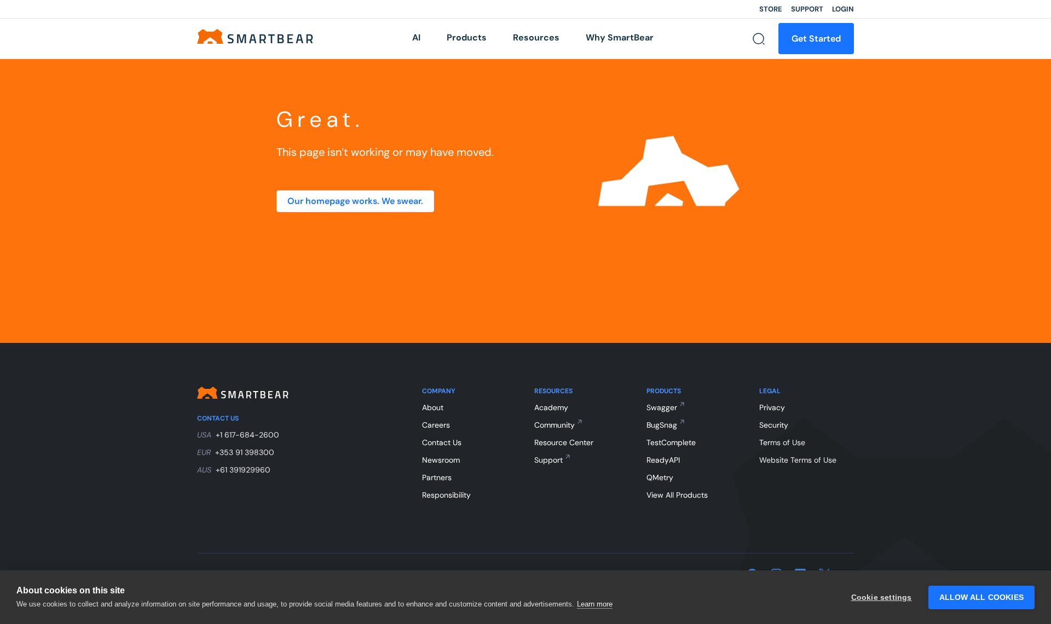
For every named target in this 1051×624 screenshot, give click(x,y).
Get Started (816, 38)
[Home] (255, 36)
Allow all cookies (981, 597)
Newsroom (441, 460)
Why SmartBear (620, 37)
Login (843, 9)
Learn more (595, 604)
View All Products (677, 495)
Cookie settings (881, 597)
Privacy (772, 407)
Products (467, 37)
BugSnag (661, 425)
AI (416, 37)
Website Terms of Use (797, 460)
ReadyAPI (663, 460)
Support (807, 9)
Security (773, 425)
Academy (551, 407)
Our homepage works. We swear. (355, 201)
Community (554, 425)
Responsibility (446, 495)
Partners (437, 477)
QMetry (659, 477)
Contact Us (441, 442)
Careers (436, 425)
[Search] (758, 38)
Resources (536, 37)
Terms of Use (782, 442)
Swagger (661, 407)
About (432, 407)
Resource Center (563, 442)
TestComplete (671, 442)
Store (770, 9)
